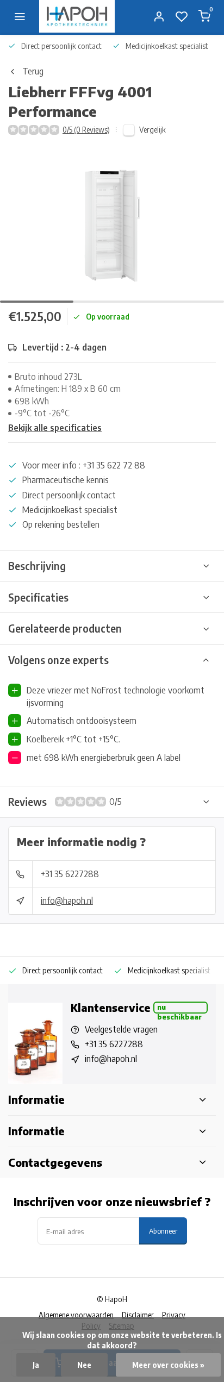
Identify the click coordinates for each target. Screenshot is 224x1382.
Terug (32, 71)
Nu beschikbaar (179, 1008)
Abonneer (163, 1230)
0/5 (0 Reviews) (86, 129)
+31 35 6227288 (70, 873)
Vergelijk (152, 129)
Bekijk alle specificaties (55, 427)
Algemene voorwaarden (76, 1315)
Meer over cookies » (168, 1365)
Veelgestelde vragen (121, 1029)
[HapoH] (77, 16)
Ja (36, 1365)
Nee (84, 1365)
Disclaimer (138, 1315)
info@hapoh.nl (67, 900)
